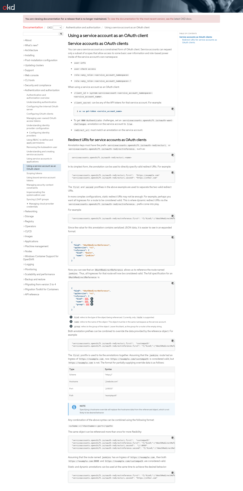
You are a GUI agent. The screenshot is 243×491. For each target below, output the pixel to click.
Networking (31, 211)
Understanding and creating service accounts (40, 153)
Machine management (36, 246)
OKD (50, 27)
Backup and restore (35, 279)
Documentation (33, 27)
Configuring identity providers (38, 134)
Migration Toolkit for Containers (42, 289)
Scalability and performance (40, 274)
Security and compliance (38, 85)
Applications (31, 241)
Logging (29, 264)
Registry (29, 221)
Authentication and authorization (83, 27)
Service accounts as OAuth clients (195, 37)
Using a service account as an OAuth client (41, 167)
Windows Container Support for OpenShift (40, 258)
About (28, 40)
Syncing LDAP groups (38, 199)
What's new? (31, 45)
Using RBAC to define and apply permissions (40, 141)
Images (29, 236)
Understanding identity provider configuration (38, 127)
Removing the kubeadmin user (42, 147)
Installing (29, 55)
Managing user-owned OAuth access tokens (41, 120)
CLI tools (30, 80)
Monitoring (31, 269)
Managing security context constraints (40, 186)
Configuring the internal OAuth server (42, 108)
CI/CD (28, 231)
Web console (32, 75)
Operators (30, 226)
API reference (32, 294)
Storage (29, 216)
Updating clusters (34, 65)
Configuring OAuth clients (40, 113)
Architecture (31, 50)
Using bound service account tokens (41, 179)
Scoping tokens (34, 173)
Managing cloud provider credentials (40, 205)
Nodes (28, 251)
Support (29, 70)
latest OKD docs (182, 18)
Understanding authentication (42, 102)
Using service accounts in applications (39, 160)
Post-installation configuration (41, 60)
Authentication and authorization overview (38, 96)
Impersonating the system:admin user (36, 194)
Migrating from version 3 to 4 (40, 284)
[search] (61, 34)
